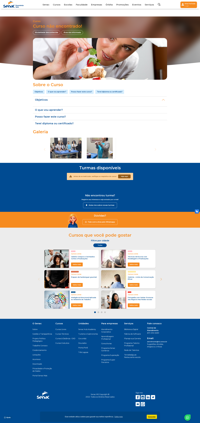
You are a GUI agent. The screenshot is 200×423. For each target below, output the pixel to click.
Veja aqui (124, 176)
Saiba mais (77, 264)
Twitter (153, 397)
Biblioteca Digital (131, 329)
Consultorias (106, 344)
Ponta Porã (83, 348)
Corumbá (82, 339)
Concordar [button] (152, 417)
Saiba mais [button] (118, 417)
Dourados (82, 343)
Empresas (96, 4)
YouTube (138, 404)
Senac (46, 4)
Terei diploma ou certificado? (109, 92)
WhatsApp (143, 404)
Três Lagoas (83, 352)
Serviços (128, 323)
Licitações (36, 355)
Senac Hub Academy (87, 329)
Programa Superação (110, 355)
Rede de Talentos (131, 350)
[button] (161, 279)
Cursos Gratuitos (62, 343)
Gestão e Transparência (42, 334)
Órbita (109, 4)
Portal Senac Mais (39, 376)
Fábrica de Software (132, 334)
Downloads (37, 364)
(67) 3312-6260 (153, 333)
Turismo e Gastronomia (88, 334)
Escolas (68, 4)
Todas (100, 245)
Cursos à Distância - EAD (65, 339)
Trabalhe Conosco (40, 346)
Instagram (143, 397)
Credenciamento (39, 350)
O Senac (37, 323)
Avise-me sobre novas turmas (101, 205)
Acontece (36, 359)
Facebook (138, 397)
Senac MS (13, 4)
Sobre (35, 329)
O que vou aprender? (57, 92)
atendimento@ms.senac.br (157, 341)
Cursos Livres (60, 329)
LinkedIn (148, 397)
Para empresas (109, 323)
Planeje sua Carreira (132, 339)
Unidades (83, 323)
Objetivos (39, 92)
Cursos (56, 4)
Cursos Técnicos (62, 334)
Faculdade (82, 4)
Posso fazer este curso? (81, 92)
